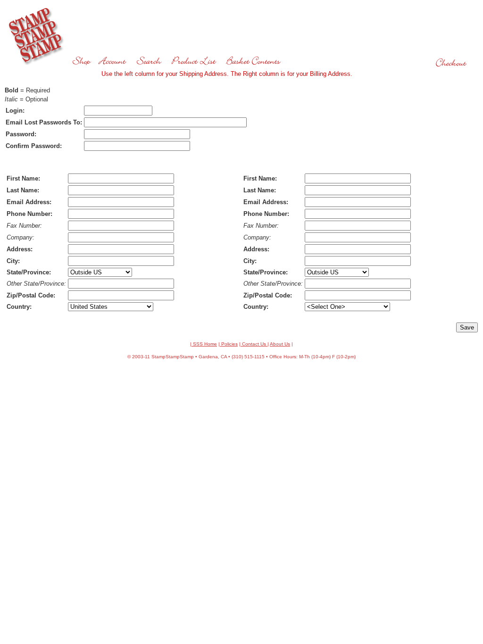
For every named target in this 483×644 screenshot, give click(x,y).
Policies (229, 344)
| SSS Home (203, 344)
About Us (280, 344)
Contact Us (254, 344)
